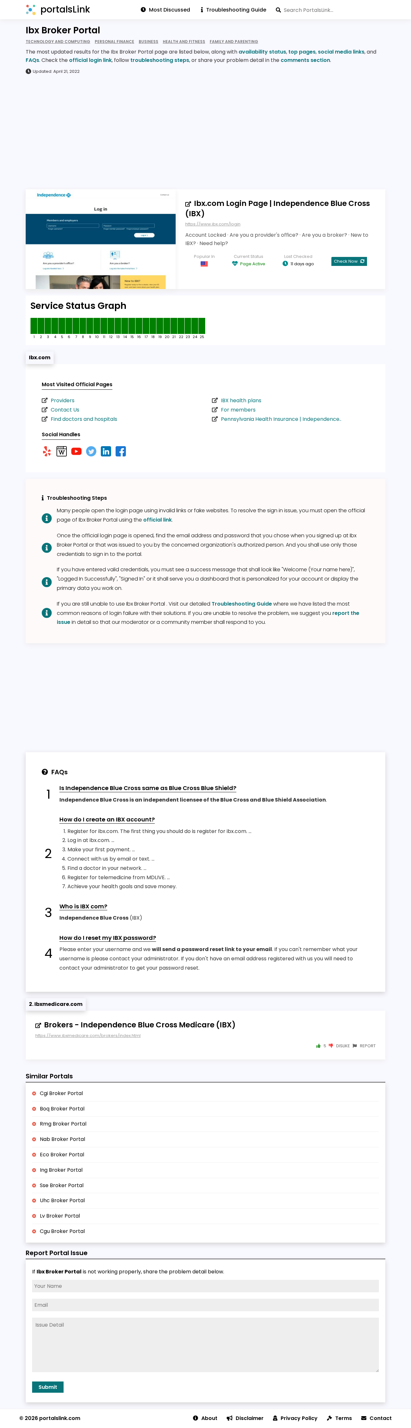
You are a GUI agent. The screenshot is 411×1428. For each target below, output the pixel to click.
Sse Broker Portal (61, 1185)
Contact (381, 1418)
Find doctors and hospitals (84, 419)
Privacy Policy (299, 1418)
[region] (205, 131)
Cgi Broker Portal (61, 1093)
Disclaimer (250, 1418)
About (209, 1418)
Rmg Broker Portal (63, 1123)
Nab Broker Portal (62, 1139)
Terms (343, 1418)
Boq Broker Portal (62, 1108)
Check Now (346, 261)
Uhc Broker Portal (62, 1200)
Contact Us (65, 409)
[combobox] (330, 9)
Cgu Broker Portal (62, 1231)
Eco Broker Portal (62, 1154)
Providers (62, 400)
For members (238, 409)
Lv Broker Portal (60, 1216)
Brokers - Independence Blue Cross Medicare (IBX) (140, 1025)
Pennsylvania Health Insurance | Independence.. (281, 419)
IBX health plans (241, 400)
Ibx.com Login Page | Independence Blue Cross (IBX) (277, 208)
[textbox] (330, 9)
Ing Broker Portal (61, 1170)
